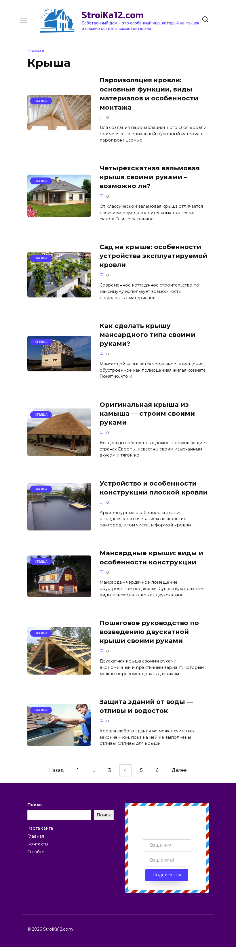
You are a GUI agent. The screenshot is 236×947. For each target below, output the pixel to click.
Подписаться (167, 874)
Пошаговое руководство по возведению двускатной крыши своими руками (149, 632)
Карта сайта (40, 828)
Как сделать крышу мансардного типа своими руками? (147, 335)
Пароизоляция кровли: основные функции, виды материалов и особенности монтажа (149, 93)
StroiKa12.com (113, 14)
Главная (35, 836)
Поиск (34, 804)
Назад (56, 770)
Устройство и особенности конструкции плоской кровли (154, 487)
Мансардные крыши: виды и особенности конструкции (151, 557)
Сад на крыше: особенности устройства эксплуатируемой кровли (153, 256)
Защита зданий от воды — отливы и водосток (146, 706)
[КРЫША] (59, 126)
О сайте (35, 851)
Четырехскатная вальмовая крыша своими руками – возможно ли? (150, 177)
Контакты (37, 844)
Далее (179, 770)
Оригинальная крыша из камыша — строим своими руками (147, 413)
